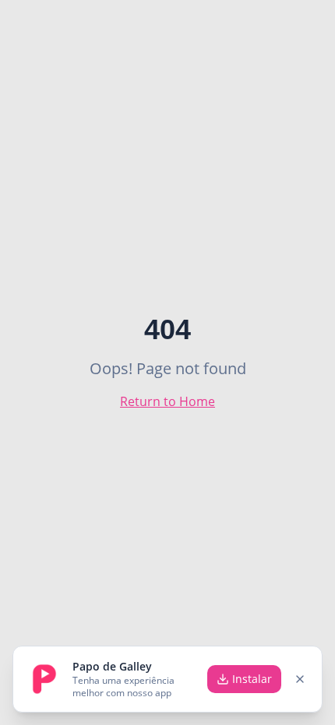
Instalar (252, 678)
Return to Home (167, 401)
